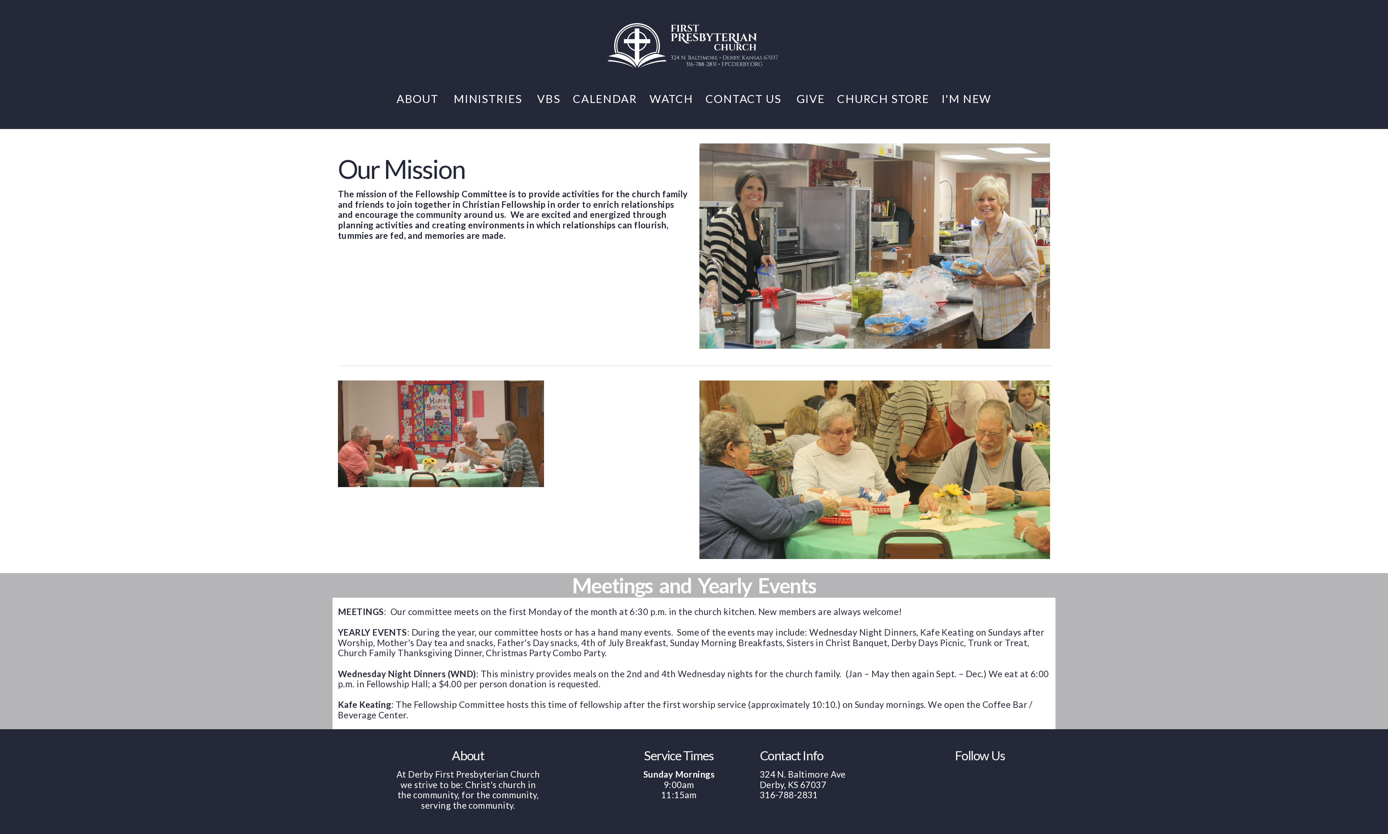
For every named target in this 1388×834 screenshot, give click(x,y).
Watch (671, 99)
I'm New (966, 99)
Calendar (605, 99)
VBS (549, 99)
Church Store (883, 99)
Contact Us (745, 99)
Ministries (489, 99)
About (419, 99)
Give (811, 99)
